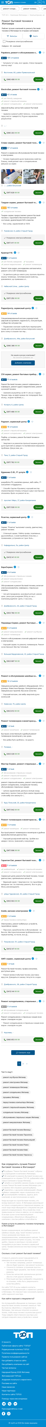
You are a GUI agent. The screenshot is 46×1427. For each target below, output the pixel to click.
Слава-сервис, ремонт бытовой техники (20, 143)
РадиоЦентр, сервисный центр (16, 308)
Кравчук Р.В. (7, 253)
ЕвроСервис (7, 567)
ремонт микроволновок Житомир (16, 1122)
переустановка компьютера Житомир (18, 1102)
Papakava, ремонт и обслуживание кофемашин (23, 52)
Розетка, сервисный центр (14, 517)
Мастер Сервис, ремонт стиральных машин (22, 764)
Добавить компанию (23, 363)
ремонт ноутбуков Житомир (14, 1077)
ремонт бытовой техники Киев (15, 1150)
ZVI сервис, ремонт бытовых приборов (19, 374)
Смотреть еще (24, 1053)
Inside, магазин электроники (14, 911)
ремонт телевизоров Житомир (15, 1087)
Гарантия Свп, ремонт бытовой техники (20, 860)
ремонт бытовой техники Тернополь (17, 1135)
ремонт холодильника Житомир (16, 1092)
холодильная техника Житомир (15, 1112)
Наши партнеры (8, 1391)
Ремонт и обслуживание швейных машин (20, 676)
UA (35, 2)
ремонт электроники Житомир (15, 1082)
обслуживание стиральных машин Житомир (21, 1117)
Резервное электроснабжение (19, 41)
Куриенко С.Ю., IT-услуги (13, 472)
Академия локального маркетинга (16, 1379)
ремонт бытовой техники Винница (17, 1130)
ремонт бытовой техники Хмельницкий (19, 1140)
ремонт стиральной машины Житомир (18, 1107)
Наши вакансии (8, 1387)
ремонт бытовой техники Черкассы (17, 1155)
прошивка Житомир (11, 1097)
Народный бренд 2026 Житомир (16, 1372)
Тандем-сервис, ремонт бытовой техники (21, 202)
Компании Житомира (18, 15)
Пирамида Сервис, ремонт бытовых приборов (23, 623)
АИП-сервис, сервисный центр (16, 959)
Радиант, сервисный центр (14, 421)
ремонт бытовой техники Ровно (16, 1145)
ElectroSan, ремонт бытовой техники (18, 89)
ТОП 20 (5, 15)
